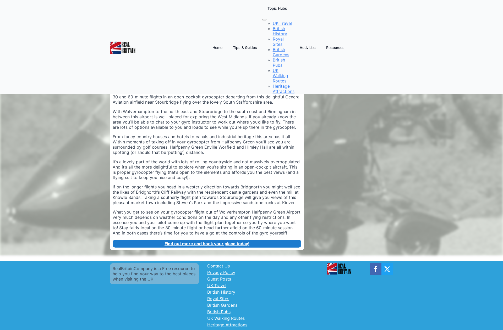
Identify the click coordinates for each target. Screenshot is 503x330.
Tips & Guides (245, 47)
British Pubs (219, 311)
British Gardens (222, 305)
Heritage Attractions (227, 324)
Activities (308, 47)
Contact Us (218, 266)
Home (217, 47)
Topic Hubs (277, 8)
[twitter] (387, 269)
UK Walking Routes (226, 318)
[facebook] (375, 269)
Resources (335, 47)
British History (221, 292)
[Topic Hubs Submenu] (264, 19)
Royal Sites (218, 298)
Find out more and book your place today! (207, 243)
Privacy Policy (221, 272)
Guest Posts (219, 279)
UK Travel (216, 285)
